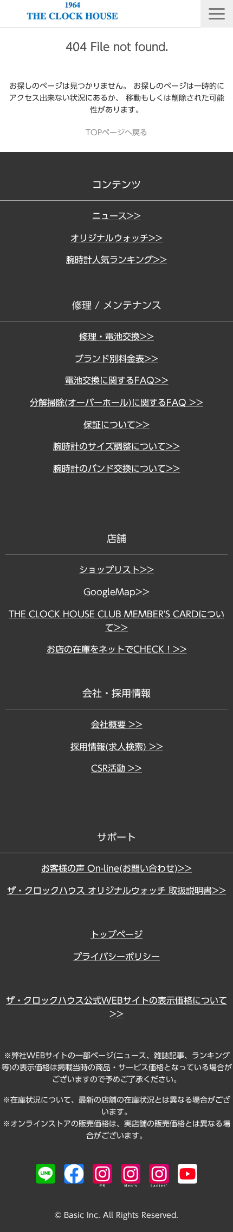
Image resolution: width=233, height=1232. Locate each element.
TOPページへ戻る (116, 132)
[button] (216, 14)
